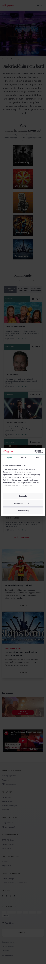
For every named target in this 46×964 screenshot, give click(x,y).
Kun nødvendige (23, 511)
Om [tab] (37, 457)
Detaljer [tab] (23, 457)
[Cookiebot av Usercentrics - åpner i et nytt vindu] (33, 451)
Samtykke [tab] (8, 457)
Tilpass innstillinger (21, 503)
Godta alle (23, 496)
